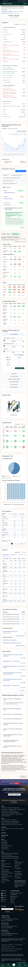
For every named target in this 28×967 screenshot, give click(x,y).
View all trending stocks (20, 645)
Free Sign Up (7, 911)
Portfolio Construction (5, 880)
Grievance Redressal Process (6, 948)
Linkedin (4, 893)
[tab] (6, 175)
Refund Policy (11, 944)
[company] (8, 514)
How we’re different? (18, 874)
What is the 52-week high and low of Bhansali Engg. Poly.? (13, 724)
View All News (22, 690)
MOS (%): (8, 364)
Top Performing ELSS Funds (6, 854)
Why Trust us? (17, 876)
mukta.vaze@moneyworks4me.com (10, 926)
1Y (17, 134)
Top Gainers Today (5, 811)
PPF (13, 828)
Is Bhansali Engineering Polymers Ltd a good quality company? (12, 735)
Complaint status (4, 944)
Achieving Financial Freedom (6, 876)
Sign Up (25, 3)
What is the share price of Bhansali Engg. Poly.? (12, 699)
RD (11, 828)
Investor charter (19, 948)
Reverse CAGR (20, 828)
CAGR (16, 828)
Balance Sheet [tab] (14, 554)
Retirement (3, 830)
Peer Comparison (6, 511)
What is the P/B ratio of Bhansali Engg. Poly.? (12, 718)
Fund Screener (13, 819)
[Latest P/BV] (24, 514)
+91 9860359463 (13, 894)
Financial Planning (4, 879)
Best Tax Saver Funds (13, 824)
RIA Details (14, 802)
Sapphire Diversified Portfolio (20, 884)
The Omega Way (18, 873)
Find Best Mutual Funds (5, 819)
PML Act (12, 946)
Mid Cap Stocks (12, 814)
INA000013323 (21, 800)
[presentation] (25, 162)
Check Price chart (7, 204)
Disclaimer (3, 946)
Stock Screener (4, 807)
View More (22, 227)
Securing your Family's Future (6, 872)
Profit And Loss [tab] (6, 554)
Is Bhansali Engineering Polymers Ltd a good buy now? (12, 747)
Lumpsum (7, 828)
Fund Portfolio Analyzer (5, 821)
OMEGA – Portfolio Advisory (20, 882)
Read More (23, 776)
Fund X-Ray (17, 865)
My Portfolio (17, 866)
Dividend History (14, 387)
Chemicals (15, 11)
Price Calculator (14, 334)
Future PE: (6, 349)
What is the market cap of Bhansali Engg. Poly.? (12, 709)
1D (9, 134)
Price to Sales (14, 384)
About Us (12, 900)
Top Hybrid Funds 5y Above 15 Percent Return (10, 858)
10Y (22, 134)
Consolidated (23, 24)
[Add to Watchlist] (16, 13)
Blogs (2, 862)
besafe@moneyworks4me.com (16, 893)
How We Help (3, 877)
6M (15, 134)
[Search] (14, 964)
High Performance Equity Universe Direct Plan (9, 856)
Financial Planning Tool (19, 862)
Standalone (16, 24)
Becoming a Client (18, 871)
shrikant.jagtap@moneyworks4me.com (11, 918)
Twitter (4, 901)
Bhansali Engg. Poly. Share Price (7, 13)
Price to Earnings (14, 376)
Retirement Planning (5, 871)
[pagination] (24, 543)
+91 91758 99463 (8, 934)
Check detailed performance (9, 192)
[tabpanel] (14, 580)
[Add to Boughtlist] (18, 13)
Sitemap (2, 882)
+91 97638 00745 (9, 920)
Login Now (17, 783)
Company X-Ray (18, 863)
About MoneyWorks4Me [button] (21, 962)
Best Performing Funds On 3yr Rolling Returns (9, 853)
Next (22, 543)
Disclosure (8, 946)
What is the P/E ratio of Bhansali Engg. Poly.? (12, 714)
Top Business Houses (12, 809)
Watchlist (3, 836)
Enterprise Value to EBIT (14, 379)
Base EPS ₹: (8, 359)
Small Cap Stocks (4, 814)
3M (13, 134)
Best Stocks (10, 807)
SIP (2, 828)
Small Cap (20, 11)
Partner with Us (13, 897)
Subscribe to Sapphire (14, 794)
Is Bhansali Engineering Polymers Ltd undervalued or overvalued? (11, 741)
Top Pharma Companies (5, 815)
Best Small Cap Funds (15, 821)
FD (4, 828)
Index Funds (20, 824)
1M (11, 134)
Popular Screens (16, 807)
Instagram (5, 899)
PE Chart (18, 131)
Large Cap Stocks (19, 814)
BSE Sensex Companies (14, 812)
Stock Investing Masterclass (6, 866)
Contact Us (12, 902)
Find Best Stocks (4, 842)
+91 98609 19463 (8, 927)
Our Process (12, 899)
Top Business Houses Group (6, 845)
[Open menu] (1, 4)
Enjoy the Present (4, 874)
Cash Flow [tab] (20, 554)
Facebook (5, 895)
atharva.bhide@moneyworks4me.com (11, 933)
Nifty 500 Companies (5, 812)
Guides (2, 868)
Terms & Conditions (18, 944)
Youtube (4, 897)
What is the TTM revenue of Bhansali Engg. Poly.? (12, 729)
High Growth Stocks (21, 809)
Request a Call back (14, 896)
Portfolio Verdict (18, 868)
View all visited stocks (20, 635)
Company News (4, 809)
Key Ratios (24, 131)
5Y (20, 134)
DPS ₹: (8, 362)
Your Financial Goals (5, 869)
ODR (14, 948)
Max (25, 134)
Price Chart (14, 373)
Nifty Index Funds (4, 824)
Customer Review (18, 877)
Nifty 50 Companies (13, 811)
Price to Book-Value (14, 381)
